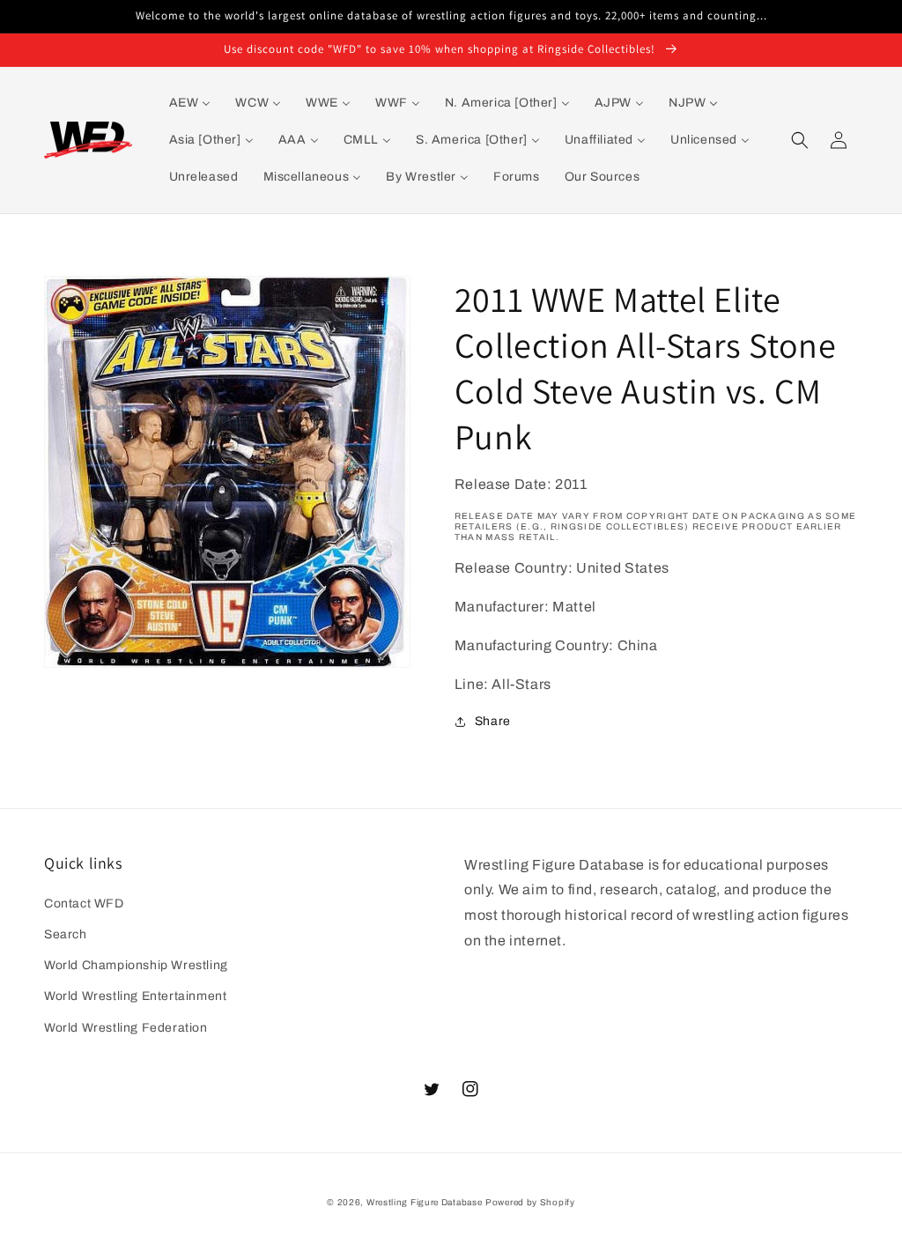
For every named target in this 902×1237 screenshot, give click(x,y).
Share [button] (493, 721)
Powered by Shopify (530, 1202)
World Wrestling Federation (126, 1027)
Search (65, 934)
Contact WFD (84, 903)
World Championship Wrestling (136, 965)
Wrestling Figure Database (424, 1202)
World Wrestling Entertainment (135, 996)
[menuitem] (190, 103)
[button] (799, 140)
